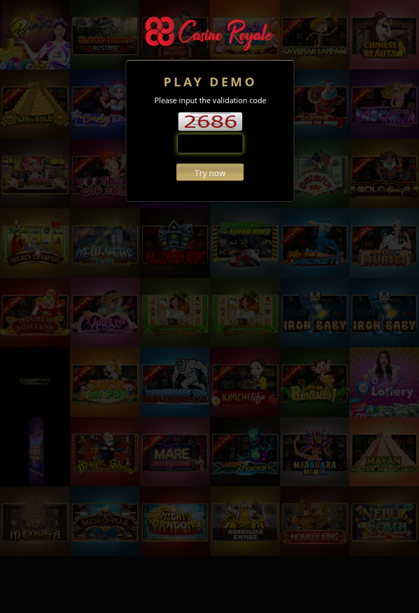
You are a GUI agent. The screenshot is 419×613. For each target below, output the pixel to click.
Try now (210, 173)
